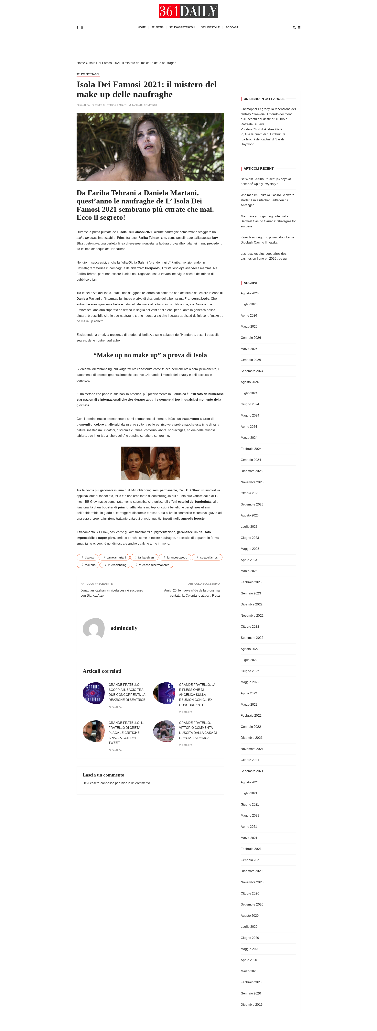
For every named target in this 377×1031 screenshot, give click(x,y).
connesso (107, 783)
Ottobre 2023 (250, 493)
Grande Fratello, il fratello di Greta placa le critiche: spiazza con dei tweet (126, 732)
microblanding (117, 565)
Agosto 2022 (250, 649)
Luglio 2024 (249, 393)
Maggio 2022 (250, 682)
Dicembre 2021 (252, 737)
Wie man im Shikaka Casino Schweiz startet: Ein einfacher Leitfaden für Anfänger (267, 200)
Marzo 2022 (249, 704)
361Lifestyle (210, 27)
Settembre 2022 (252, 637)
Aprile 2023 (249, 560)
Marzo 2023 (249, 571)
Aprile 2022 (249, 693)
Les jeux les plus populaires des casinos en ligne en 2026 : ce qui (264, 256)
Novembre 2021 (252, 749)
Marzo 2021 (249, 838)
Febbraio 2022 (251, 715)
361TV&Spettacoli (182, 27)
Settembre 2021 (252, 771)
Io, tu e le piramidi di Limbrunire (263, 134)
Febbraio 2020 (251, 982)
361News (158, 27)
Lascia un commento (144, 105)
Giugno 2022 (250, 671)
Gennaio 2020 (251, 993)
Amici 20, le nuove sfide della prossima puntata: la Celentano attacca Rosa (192, 593)
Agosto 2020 (250, 915)
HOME (142, 27)
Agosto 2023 (250, 515)
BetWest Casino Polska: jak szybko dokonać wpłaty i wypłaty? (266, 181)
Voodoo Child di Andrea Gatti (261, 129)
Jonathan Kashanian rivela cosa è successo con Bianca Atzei (112, 593)
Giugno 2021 (250, 804)
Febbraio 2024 (251, 448)
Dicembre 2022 (252, 604)
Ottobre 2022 (250, 626)
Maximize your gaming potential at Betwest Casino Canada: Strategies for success (268, 221)
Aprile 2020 (249, 960)
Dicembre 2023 (252, 471)
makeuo (90, 565)
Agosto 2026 (250, 293)
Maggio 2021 (250, 815)
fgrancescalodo (177, 557)
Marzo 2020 (249, 971)
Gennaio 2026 (251, 337)
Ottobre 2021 (250, 760)
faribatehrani (146, 557)
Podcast (232, 27)
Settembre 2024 (252, 371)
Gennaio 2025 (251, 360)
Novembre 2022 (252, 615)
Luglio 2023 (249, 526)
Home (81, 63)
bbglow (89, 557)
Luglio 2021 (249, 793)
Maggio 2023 (250, 548)
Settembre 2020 (252, 904)
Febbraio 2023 (251, 582)
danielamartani (116, 557)
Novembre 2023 (252, 482)
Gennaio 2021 (251, 860)
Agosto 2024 (250, 382)
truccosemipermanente (154, 565)
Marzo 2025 (249, 349)
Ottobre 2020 (250, 893)
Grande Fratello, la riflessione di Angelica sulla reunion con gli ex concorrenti (197, 694)
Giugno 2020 (250, 937)
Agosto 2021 (250, 782)
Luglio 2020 (249, 926)
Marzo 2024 (249, 437)
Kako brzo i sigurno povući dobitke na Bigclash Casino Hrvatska (267, 240)
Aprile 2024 (249, 426)
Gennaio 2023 (251, 593)
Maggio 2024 (250, 415)
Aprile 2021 (249, 826)
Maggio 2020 (250, 949)
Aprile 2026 (249, 315)
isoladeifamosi (209, 557)
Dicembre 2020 (252, 871)
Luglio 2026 (249, 304)
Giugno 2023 (250, 537)
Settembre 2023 (252, 504)
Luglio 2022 (249, 660)
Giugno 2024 (250, 404)
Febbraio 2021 (251, 849)
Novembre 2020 (252, 882)
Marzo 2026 (249, 326)
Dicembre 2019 (252, 1004)
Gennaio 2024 (251, 459)
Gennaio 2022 (251, 726)
